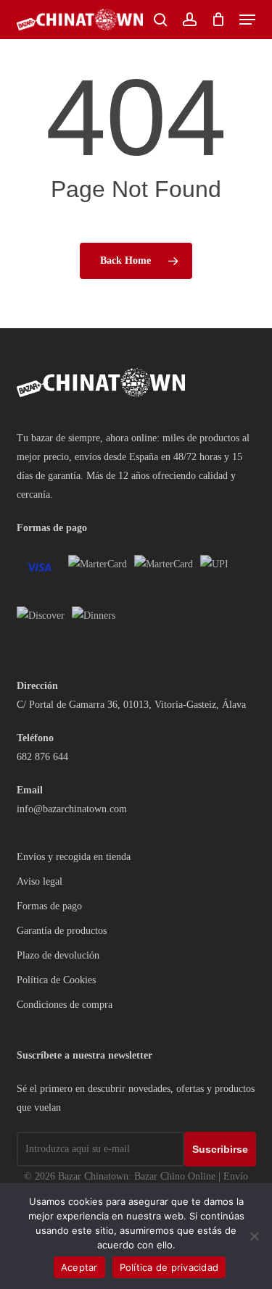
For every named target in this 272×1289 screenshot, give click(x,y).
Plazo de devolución (58, 955)
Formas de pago (49, 906)
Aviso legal (39, 881)
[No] (254, 1236)
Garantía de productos (62, 930)
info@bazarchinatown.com (72, 809)
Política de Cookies (56, 980)
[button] (247, 19)
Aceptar (79, 1267)
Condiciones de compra (64, 1004)
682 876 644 (42, 756)
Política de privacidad (169, 1267)
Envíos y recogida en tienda (74, 856)
